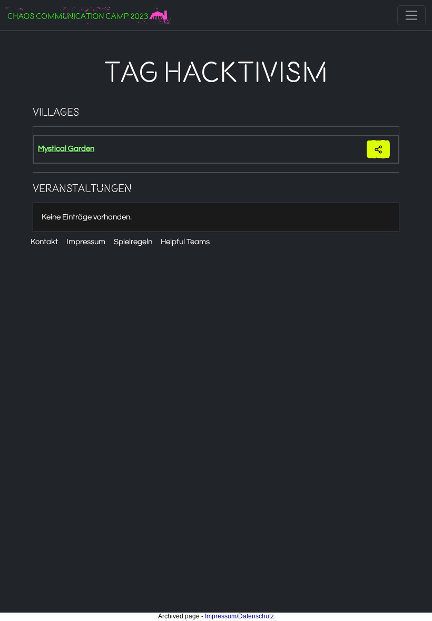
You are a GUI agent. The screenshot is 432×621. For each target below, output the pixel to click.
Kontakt (44, 242)
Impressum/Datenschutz (239, 616)
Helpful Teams (185, 242)
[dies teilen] (378, 149)
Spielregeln (133, 242)
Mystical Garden (66, 149)
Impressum (85, 242)
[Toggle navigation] (411, 15)
